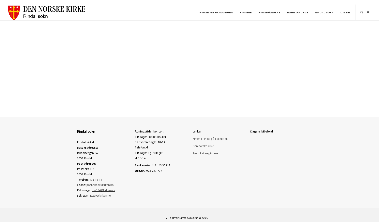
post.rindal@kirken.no (100, 185)
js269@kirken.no (100, 195)
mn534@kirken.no (103, 190)
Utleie (345, 12)
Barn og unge (297, 12)
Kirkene (246, 12)
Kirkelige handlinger (216, 12)
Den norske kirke (203, 146)
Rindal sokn (324, 12)
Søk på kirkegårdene (205, 153)
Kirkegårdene (269, 12)
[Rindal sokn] (46, 12)
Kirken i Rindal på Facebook (210, 139)
